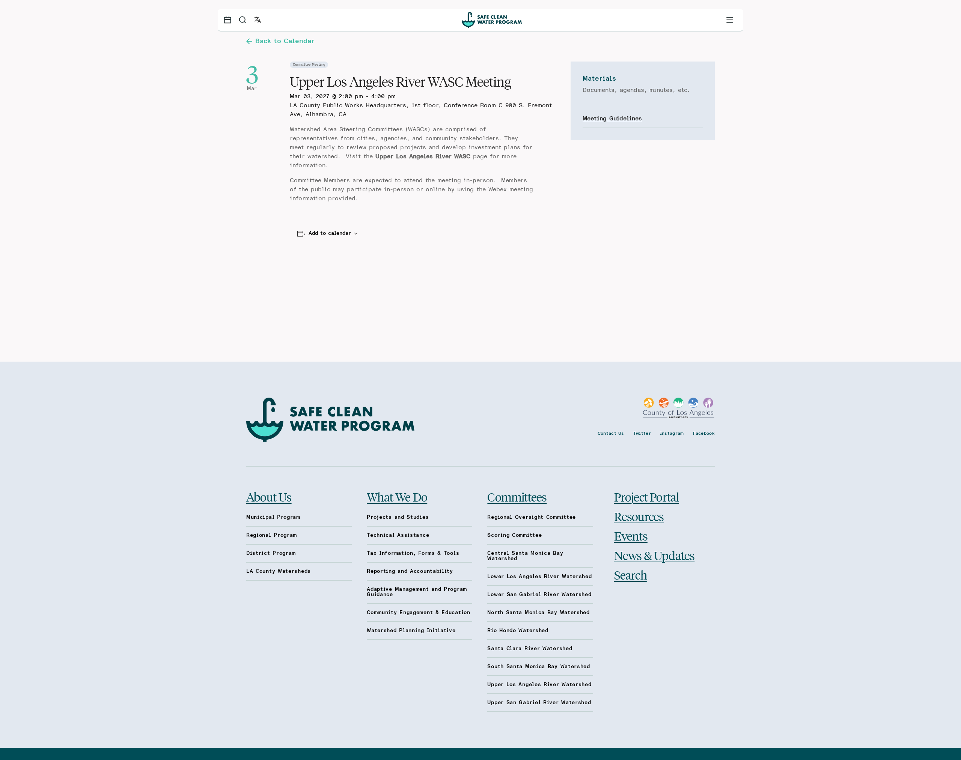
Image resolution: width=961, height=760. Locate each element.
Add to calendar (330, 233)
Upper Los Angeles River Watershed (539, 684)
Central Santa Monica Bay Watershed (525, 556)
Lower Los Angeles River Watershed (539, 576)
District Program (271, 553)
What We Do (397, 497)
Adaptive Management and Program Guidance (417, 592)
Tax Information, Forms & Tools (413, 553)
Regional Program (271, 535)
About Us (269, 497)
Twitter (642, 433)
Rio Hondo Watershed (517, 630)
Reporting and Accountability (410, 571)
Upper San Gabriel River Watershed (539, 702)
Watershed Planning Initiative (411, 630)
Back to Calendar (285, 41)
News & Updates (654, 555)
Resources (639, 516)
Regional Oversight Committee (531, 517)
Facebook (704, 433)
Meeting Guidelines (612, 119)
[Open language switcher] (257, 20)
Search (630, 575)
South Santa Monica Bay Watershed (538, 666)
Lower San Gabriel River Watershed (539, 594)
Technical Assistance (398, 535)
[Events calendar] (227, 20)
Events (631, 536)
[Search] (242, 20)
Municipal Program (273, 517)
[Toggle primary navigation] (729, 19)
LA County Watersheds (278, 571)
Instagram (672, 433)
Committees (517, 497)
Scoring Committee (514, 535)
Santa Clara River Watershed (529, 648)
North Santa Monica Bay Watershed (538, 612)
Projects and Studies (398, 517)
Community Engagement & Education (418, 612)
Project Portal (646, 497)
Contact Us (611, 433)
